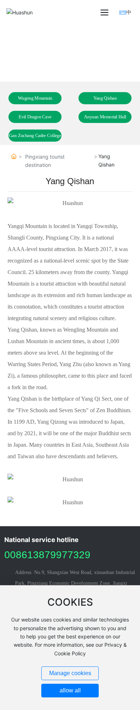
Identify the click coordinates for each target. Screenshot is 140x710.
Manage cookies (70, 673)
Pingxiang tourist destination (45, 161)
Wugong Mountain (35, 98)
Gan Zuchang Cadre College (35, 135)
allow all (70, 690)
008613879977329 (47, 554)
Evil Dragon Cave (35, 116)
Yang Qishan (105, 98)
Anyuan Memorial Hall (105, 116)
